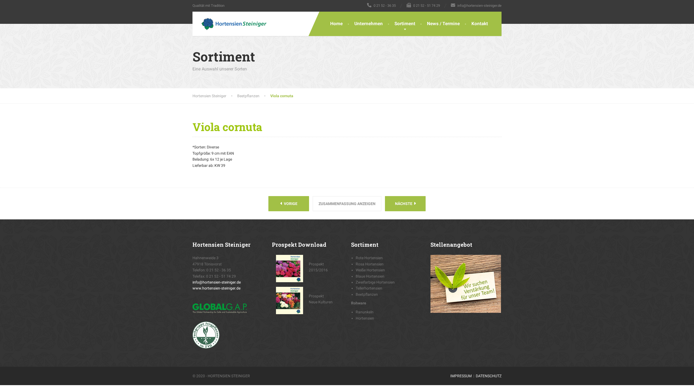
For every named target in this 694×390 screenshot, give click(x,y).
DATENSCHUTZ (489, 376)
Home (336, 23)
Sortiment (404, 23)
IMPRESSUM (461, 376)
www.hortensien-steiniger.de (216, 288)
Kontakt (479, 23)
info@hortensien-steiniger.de (216, 282)
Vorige (290, 204)
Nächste (404, 204)
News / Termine (443, 23)
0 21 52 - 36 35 (218, 270)
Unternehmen (368, 23)
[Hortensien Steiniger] (229, 24)
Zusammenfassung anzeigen (347, 204)
